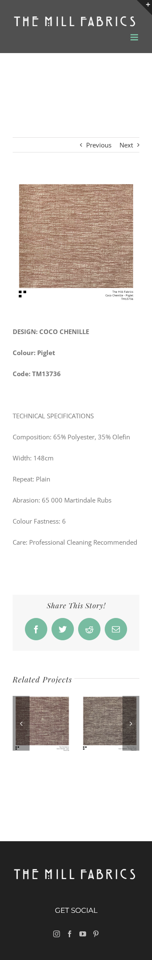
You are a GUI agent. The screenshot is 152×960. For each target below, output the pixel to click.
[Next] (130, 723)
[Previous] (21, 723)
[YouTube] (82, 934)
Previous (98, 145)
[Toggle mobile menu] (134, 37)
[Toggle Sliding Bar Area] (144, 7)
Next (126, 145)
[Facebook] (69, 934)
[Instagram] (56, 934)
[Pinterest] (95, 934)
